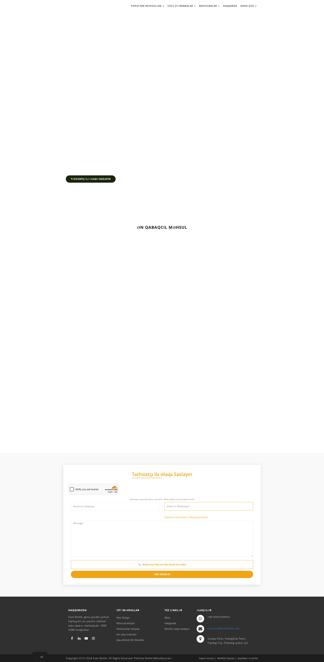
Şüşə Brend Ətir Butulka (130, 640)
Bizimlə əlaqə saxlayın (177, 628)
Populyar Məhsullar (146, 5)
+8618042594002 (219, 617)
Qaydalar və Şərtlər (247, 658)
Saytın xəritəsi (206, 658)
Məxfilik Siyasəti (225, 658)
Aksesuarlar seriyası (128, 628)
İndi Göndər (162, 574)
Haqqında (230, 5)
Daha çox (247, 5)
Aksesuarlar (208, 5)
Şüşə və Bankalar (180, 5)
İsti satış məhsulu (126, 634)
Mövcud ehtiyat (125, 623)
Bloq (167, 617)
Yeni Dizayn (123, 617)
